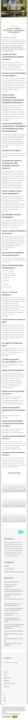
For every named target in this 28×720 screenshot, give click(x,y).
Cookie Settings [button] (6, 716)
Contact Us (7, 686)
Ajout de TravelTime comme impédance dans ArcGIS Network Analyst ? (12, 619)
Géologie (14, 34)
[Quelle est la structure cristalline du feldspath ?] (14, 500)
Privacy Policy (7, 677)
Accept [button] (15, 716)
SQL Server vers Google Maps (11, 582)
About (5, 675)
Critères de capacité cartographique (13, 631)
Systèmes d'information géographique (14, 572)
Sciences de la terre (9, 569)
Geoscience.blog (14, 8)
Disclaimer (6, 680)
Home (5, 672)
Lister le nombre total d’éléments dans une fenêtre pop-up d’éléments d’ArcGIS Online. (14, 626)
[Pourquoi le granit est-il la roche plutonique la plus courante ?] (14, 515)
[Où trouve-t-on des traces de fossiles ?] (14, 485)
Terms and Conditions (9, 683)
